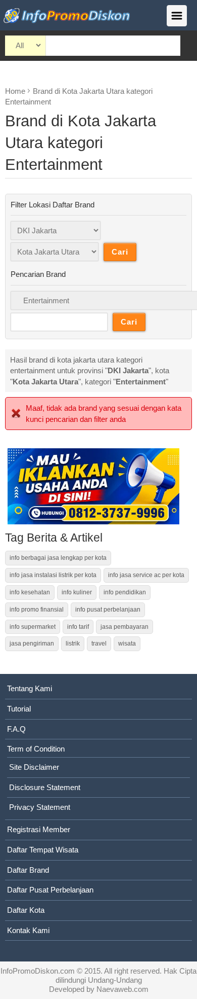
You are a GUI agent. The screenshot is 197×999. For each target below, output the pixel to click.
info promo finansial (37, 609)
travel (99, 643)
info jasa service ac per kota (146, 575)
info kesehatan (30, 592)
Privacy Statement (39, 807)
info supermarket (33, 626)
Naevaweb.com (122, 989)
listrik (73, 643)
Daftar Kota (25, 910)
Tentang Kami (29, 688)
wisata (127, 643)
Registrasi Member (38, 829)
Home (15, 91)
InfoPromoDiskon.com (38, 971)
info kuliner (77, 592)
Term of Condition (36, 748)
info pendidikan (125, 592)
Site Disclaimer (34, 767)
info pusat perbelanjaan (107, 609)
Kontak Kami (28, 930)
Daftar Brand (28, 870)
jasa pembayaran (125, 626)
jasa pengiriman (32, 643)
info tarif (78, 626)
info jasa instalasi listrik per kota (53, 575)
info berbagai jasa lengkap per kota (58, 557)
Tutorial (19, 708)
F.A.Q (16, 729)
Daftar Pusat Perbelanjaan (50, 889)
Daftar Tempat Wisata (42, 849)
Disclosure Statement (44, 787)
